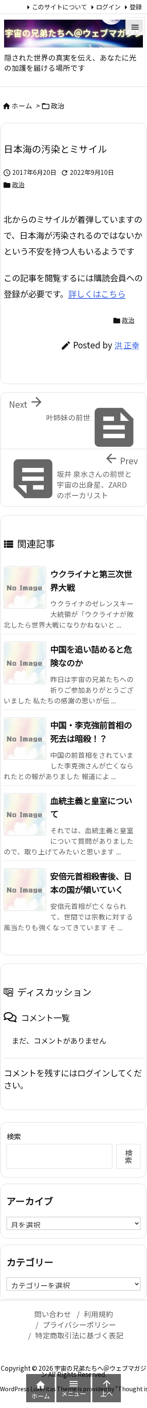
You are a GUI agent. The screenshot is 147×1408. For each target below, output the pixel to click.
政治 (58, 106)
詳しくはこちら (96, 293)
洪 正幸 (126, 345)
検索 (14, 1136)
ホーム (21, 106)
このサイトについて (59, 6)
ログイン (108, 6)
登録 (135, 6)
